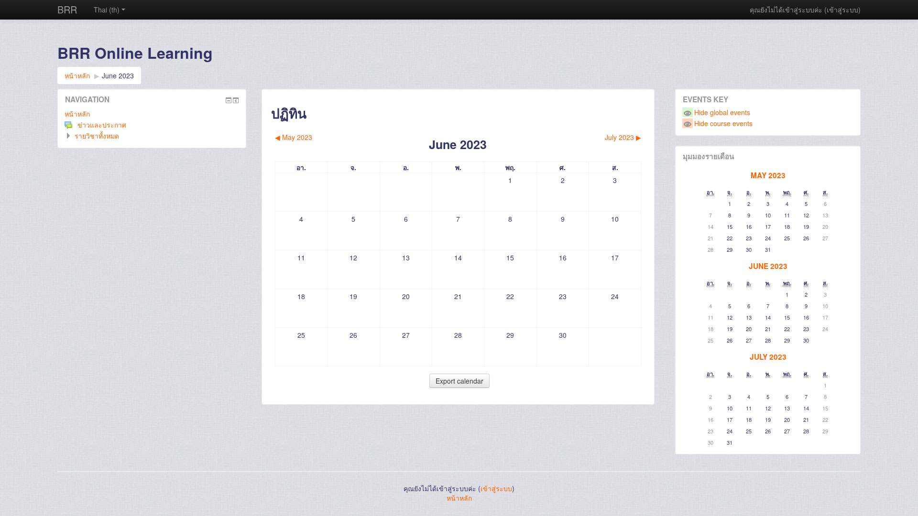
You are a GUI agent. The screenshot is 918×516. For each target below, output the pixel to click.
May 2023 (768, 175)
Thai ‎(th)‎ (107, 9)
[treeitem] (152, 113)
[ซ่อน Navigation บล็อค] (228, 100)
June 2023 (118, 75)
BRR (67, 9)
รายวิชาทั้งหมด (97, 135)
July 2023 (768, 357)
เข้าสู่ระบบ (842, 9)
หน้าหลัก (77, 113)
